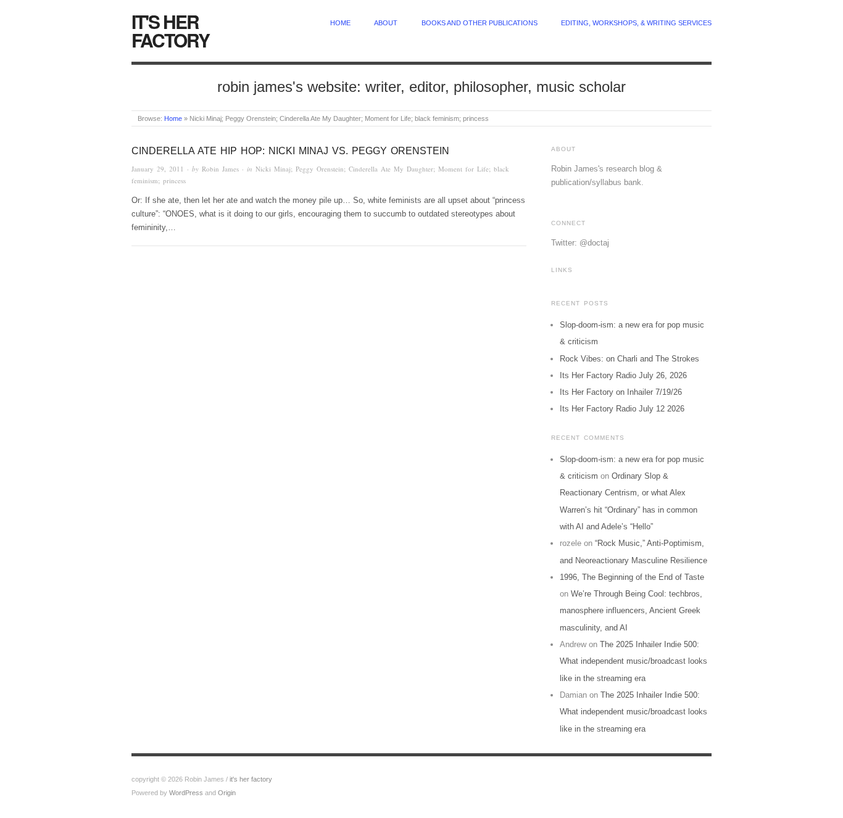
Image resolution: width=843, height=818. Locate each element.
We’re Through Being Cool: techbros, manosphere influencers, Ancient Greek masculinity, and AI (631, 610)
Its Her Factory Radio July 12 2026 (622, 408)
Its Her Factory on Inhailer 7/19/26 (621, 392)
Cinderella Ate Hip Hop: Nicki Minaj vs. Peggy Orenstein (290, 151)
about (385, 23)
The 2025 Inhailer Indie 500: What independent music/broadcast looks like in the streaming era (633, 661)
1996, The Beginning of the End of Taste (632, 577)
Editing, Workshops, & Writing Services (636, 23)
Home (173, 118)
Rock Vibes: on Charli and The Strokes (629, 358)
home (340, 23)
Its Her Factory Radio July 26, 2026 (623, 375)
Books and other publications (480, 23)
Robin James (220, 168)
